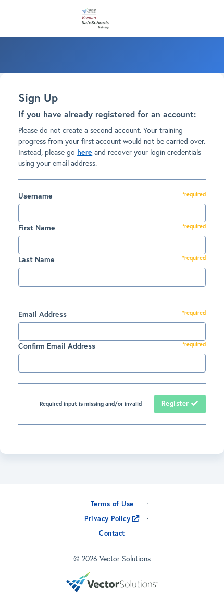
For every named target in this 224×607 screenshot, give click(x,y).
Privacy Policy (107, 518)
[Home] (114, 18)
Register (176, 403)
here (84, 152)
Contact (112, 533)
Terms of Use (112, 504)
